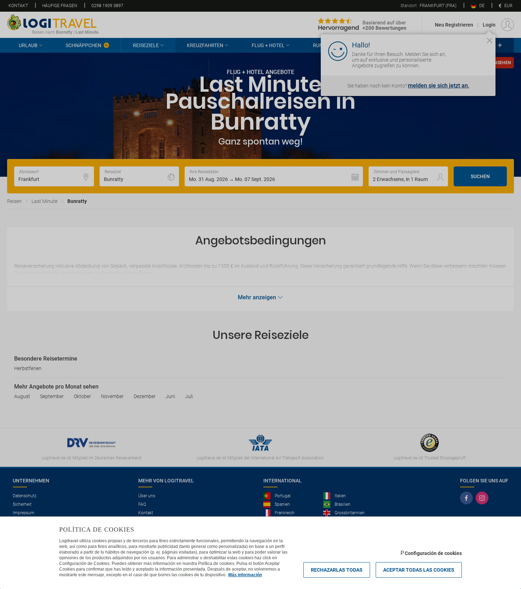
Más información (245, 574)
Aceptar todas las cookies (418, 570)
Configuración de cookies (433, 553)
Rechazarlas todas (337, 570)
